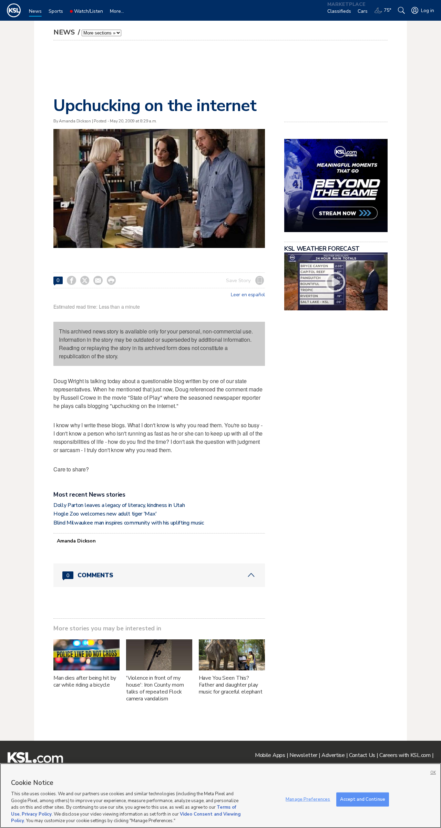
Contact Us (362, 755)
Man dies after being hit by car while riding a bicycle (84, 681)
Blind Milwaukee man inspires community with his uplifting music (128, 523)
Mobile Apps (270, 755)
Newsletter (303, 755)
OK (433, 772)
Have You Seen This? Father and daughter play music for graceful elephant (231, 685)
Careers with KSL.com (404, 755)
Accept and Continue (362, 799)
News (64, 32)
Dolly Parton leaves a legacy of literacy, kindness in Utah (119, 505)
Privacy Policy (37, 814)
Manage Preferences (308, 799)
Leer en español (248, 294)
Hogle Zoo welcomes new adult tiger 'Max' (104, 514)
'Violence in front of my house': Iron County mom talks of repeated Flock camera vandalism (155, 688)
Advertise (333, 755)
